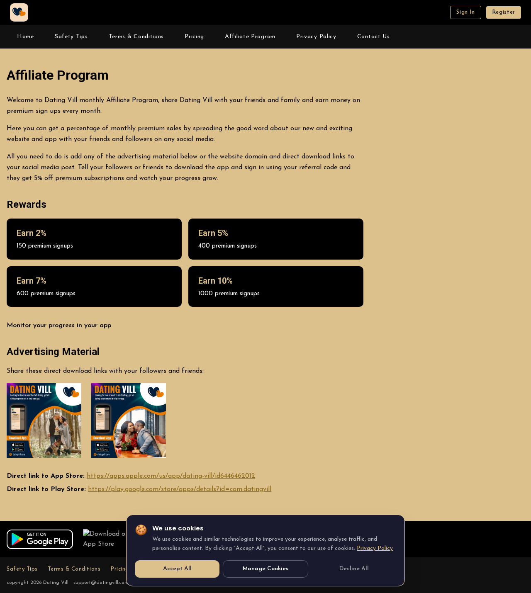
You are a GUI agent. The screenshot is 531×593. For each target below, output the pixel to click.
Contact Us (373, 37)
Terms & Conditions (136, 37)
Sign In (465, 12)
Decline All (354, 569)
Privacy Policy (316, 37)
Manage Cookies (265, 569)
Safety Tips (71, 37)
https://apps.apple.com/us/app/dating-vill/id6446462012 (171, 476)
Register (503, 12)
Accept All (177, 569)
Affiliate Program (250, 37)
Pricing (194, 37)
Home (25, 37)
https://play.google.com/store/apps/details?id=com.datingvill (179, 489)
